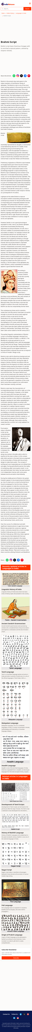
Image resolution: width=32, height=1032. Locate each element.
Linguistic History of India (12, 589)
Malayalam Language (10, 723)
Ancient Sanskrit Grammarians (13, 623)
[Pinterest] (28, 1014)
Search (27, 9)
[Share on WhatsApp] (14, 75)
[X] (24, 1014)
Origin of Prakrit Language (12, 935)
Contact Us (6, 1014)
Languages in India (21, 13)
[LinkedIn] (14, 1018)
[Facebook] (20, 1014)
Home (3, 13)
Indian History (10, 13)
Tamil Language (8, 672)
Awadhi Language (9, 765)
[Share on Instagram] (17, 75)
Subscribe (16, 958)
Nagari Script (7, 870)
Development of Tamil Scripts (13, 804)
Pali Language (7, 905)
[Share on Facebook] (25, 75)
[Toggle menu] (30, 3)
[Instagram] (18, 1018)
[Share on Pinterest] (28, 75)
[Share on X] (21, 75)
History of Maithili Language (13, 833)
